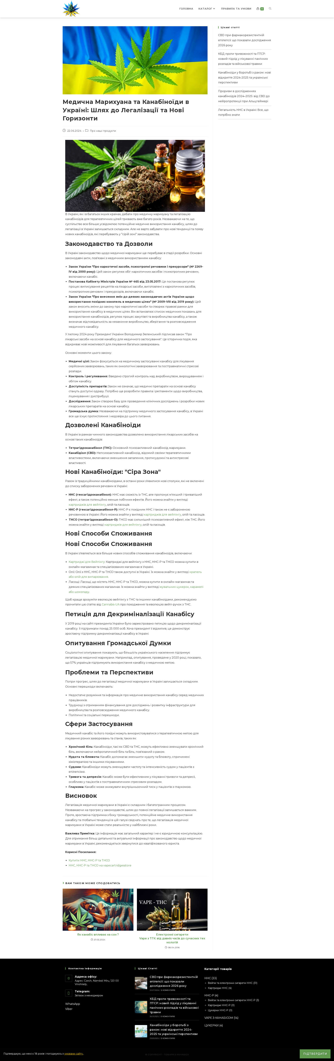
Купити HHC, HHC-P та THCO (89, 860)
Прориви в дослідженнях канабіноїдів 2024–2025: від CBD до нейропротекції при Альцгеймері (244, 96)
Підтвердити (315, 1053)
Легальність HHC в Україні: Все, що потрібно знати (243, 112)
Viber (69, 1009)
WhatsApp (72, 1004)
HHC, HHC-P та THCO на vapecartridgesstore (100, 865)
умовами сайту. (73, 1053)
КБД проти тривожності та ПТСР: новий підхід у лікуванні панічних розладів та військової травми (243, 59)
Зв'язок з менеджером (89, 995)
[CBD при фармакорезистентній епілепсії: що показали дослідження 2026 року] (141, 983)
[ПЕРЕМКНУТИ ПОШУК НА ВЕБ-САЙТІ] (270, 8)
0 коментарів (168, 990)
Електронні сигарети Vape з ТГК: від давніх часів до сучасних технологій (172, 938)
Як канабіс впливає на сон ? (98, 934)
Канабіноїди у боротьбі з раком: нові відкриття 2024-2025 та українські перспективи (244, 77)
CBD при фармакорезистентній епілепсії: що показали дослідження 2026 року (244, 40)
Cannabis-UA (111, 604)
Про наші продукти (103, 130)
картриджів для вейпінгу (87, 504)
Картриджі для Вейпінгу (87, 562)
